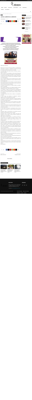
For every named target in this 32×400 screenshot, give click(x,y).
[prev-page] (1, 174)
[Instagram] (28, 0)
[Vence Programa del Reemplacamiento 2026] (23, 21)
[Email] (16, 21)
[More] (18, 21)
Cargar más (26, 31)
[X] (29, 0)
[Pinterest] (10, 21)
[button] (30, 12)
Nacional (3, 13)
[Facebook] (27, 0)
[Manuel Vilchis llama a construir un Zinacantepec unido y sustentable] (23, 28)
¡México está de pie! (3, 154)
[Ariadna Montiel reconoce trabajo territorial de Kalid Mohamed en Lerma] (23, 18)
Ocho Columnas (9, 158)
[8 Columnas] (16, 4)
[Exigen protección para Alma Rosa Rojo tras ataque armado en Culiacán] (11, 167)
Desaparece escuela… (18, 154)
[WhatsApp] (12, 21)
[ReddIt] (14, 21)
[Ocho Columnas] (4, 158)
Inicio (1, 13)
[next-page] (2, 174)
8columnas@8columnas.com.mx (16, 188)
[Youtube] (30, 0)
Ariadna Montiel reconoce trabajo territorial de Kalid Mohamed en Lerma (28, 18)
